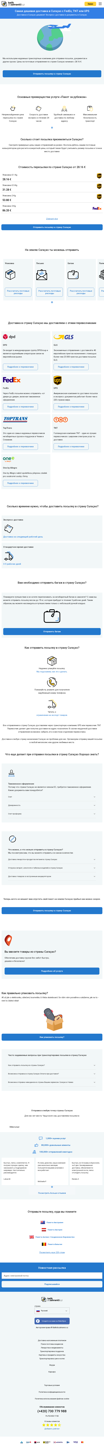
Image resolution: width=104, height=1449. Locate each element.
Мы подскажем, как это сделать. (52, 671)
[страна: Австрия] (44, 1229)
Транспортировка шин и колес (52, 1359)
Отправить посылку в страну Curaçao (52, 74)
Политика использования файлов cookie (52, 1399)
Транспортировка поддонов (52, 1351)
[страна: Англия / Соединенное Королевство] (32, 1237)
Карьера (52, 1372)
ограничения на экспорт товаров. (52, 715)
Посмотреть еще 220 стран (52, 1252)
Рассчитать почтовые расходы (18, 292)
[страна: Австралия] (43, 1222)
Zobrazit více (52, 219)
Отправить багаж (52, 631)
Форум (52, 1365)
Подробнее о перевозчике (20, 367)
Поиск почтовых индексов (52, 1344)
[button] (42, 1311)
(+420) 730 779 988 (52, 1411)
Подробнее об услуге (52, 971)
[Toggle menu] (100, 3)
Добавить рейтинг (52, 1429)
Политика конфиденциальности (52, 1392)
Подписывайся (52, 1284)
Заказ (90, 4)
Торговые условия (52, 1385)
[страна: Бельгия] (44, 1244)
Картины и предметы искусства (52, 1355)
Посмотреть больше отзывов (52, 1193)
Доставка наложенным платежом (52, 1340)
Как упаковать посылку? (52, 1037)
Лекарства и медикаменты (52, 1348)
